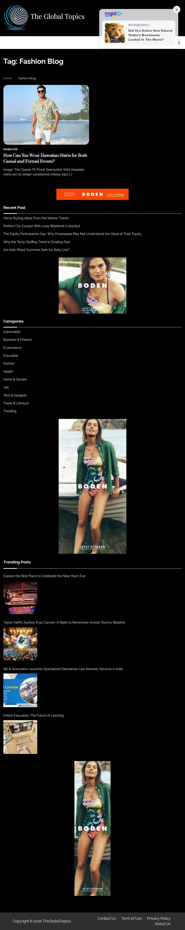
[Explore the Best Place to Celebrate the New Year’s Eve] (20, 597)
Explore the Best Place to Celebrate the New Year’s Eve (44, 576)
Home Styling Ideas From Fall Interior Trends (36, 218)
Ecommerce (12, 348)
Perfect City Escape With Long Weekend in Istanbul (41, 226)
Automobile (11, 332)
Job (6, 387)
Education (10, 355)
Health (8, 371)
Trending (9, 411)
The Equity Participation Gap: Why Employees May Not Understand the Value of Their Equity (72, 234)
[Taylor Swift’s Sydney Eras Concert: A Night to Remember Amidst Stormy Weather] (20, 644)
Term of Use (131, 918)
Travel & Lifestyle (16, 403)
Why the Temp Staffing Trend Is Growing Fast (36, 242)
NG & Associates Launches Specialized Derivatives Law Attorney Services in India (63, 669)
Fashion (10, 149)
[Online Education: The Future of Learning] (20, 737)
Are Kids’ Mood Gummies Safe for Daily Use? (36, 250)
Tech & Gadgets (15, 395)
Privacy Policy (159, 918)
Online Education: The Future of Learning (33, 715)
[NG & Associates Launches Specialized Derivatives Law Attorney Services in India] (20, 690)
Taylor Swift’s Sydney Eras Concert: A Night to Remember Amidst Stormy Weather (64, 622)
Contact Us (106, 918)
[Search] (178, 42)
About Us (163, 924)
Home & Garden (15, 379)
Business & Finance (17, 339)
